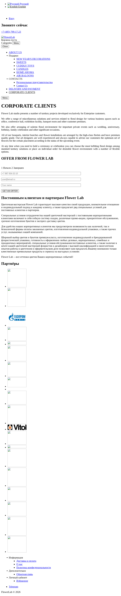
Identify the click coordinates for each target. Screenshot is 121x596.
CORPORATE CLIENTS (22, 92)
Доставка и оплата (26, 561)
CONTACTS (15, 79)
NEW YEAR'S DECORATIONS (33, 59)
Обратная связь (24, 574)
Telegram (13, 586)
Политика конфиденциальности (33, 567)
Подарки (13, 55)
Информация (16, 557)
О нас (19, 564)
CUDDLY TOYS (25, 65)
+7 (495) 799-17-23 (11, 31)
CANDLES (22, 69)
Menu (16, 43)
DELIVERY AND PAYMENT (24, 89)
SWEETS (21, 62)
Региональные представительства (34, 82)
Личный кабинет (18, 577)
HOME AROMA (25, 72)
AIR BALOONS (25, 75)
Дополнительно (17, 570)
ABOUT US (15, 52)
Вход (11, 18)
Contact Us (22, 85)
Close (5, 46)
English (22, 6)
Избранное (22, 581)
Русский (24, 4)
